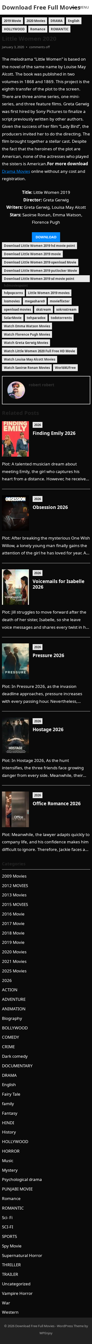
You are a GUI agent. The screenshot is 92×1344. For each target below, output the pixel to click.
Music (7, 1160)
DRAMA (57, 21)
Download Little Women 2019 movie (32, 254)
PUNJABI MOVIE (17, 1189)
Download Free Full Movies (41, 7)
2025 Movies (14, 971)
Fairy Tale (11, 1094)
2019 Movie (12, 21)
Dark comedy (15, 1056)
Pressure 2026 (48, 655)
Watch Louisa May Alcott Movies (29, 359)
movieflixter (60, 301)
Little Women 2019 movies (48, 293)
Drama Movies (16, 171)
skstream (43, 309)
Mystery (10, 1170)
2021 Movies (14, 961)
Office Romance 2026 (57, 803)
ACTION (9, 989)
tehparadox (36, 318)
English (73, 21)
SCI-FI (7, 1227)
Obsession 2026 (50, 507)
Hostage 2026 (48, 729)
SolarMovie (13, 318)
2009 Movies (14, 876)
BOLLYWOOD (15, 1028)
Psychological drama (22, 1179)
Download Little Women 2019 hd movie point (39, 245)
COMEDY (10, 1037)
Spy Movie (12, 1246)
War (6, 1303)
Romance (37, 29)
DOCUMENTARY (17, 1066)
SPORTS (9, 1236)
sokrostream (66, 309)
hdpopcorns (13, 293)
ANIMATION (14, 1009)
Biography (12, 1018)
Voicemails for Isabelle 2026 (58, 584)
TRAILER (10, 1274)
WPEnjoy (46, 1333)
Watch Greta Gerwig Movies (26, 343)
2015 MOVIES (15, 904)
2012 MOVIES (15, 885)
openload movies (17, 309)
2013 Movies (14, 895)
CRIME (8, 1046)
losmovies (12, 301)
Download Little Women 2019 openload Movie (40, 262)
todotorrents (61, 318)
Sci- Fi (7, 1217)
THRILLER (11, 1264)
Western (10, 1312)
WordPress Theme (70, 1326)
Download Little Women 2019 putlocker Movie (40, 270)
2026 (37, 425)
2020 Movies (35, 21)
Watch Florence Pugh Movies (27, 334)
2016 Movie (13, 914)
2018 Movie (13, 933)
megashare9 (35, 301)
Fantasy (9, 1113)
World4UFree (65, 367)
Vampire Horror (17, 1293)
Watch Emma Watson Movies (27, 326)
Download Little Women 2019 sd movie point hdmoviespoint (39, 279)
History (9, 1132)
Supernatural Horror (22, 1255)
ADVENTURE (14, 999)
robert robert (41, 384)
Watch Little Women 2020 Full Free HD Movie (39, 351)
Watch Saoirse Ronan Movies (27, 367)
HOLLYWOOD (14, 29)
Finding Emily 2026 (54, 433)
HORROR (11, 1151)
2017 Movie (13, 923)
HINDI (8, 1122)
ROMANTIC (59, 29)
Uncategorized (16, 1284)
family (8, 1103)
